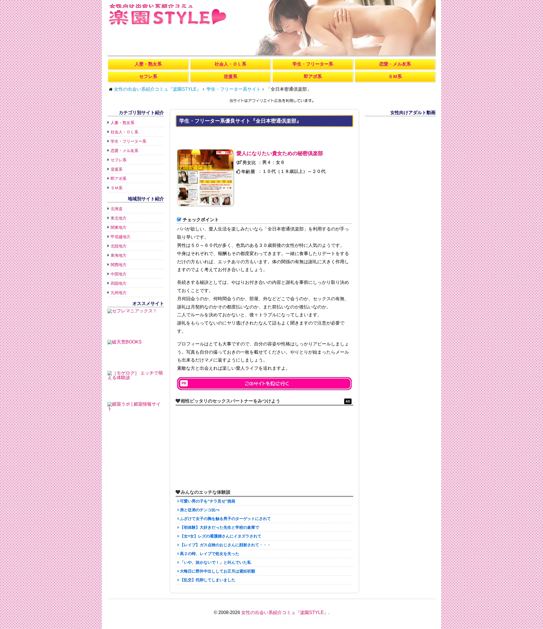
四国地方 (118, 283)
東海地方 (118, 255)
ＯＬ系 (230, 64)
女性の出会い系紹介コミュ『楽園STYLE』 (284, 612)
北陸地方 (118, 246)
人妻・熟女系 (122, 122)
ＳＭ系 (116, 188)
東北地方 (118, 218)
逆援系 (116, 169)
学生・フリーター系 (128, 141)
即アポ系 (118, 178)
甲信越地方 (120, 236)
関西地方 (118, 264)
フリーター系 (312, 64)
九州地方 (118, 292)
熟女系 (148, 64)
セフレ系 (118, 160)
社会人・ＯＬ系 (124, 132)
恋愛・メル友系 (124, 150)
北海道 (116, 208)
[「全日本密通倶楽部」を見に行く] (264, 383)
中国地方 (118, 274)
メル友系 (395, 64)
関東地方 (118, 227)
